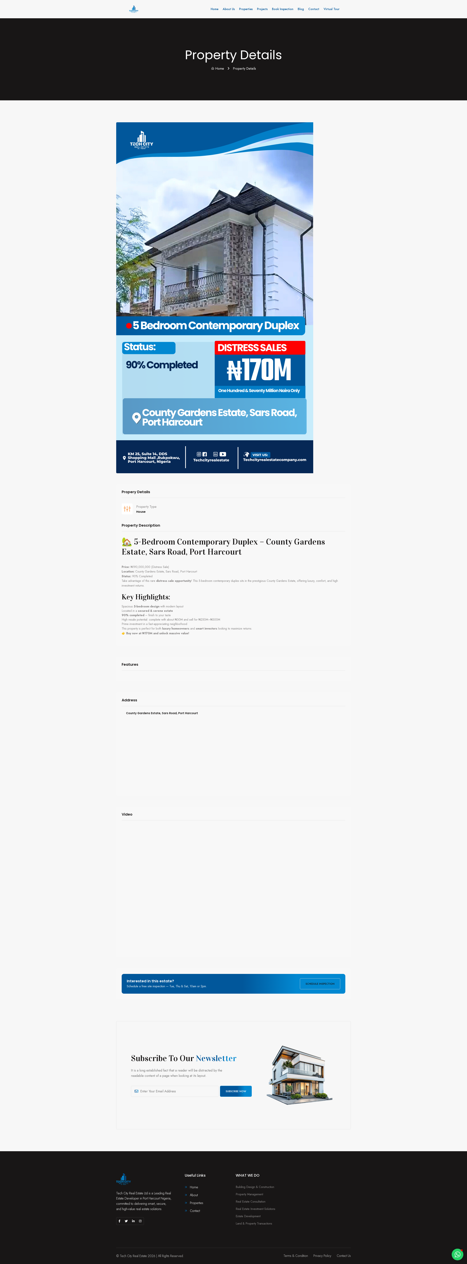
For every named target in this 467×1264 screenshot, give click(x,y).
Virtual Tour (331, 9)
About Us (229, 9)
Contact (313, 9)
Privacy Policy (322, 1255)
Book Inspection (282, 9)
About (194, 1195)
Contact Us (344, 1255)
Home (214, 9)
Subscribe (236, 1091)
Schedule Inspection (320, 984)
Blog (301, 9)
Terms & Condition (295, 1255)
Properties (246, 9)
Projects (262, 9)
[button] (457, 1254)
